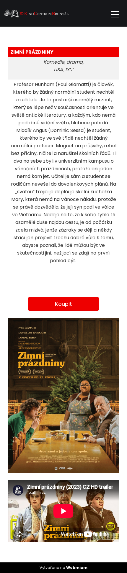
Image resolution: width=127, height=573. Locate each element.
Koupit (63, 304)
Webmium (76, 567)
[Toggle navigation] (115, 13)
